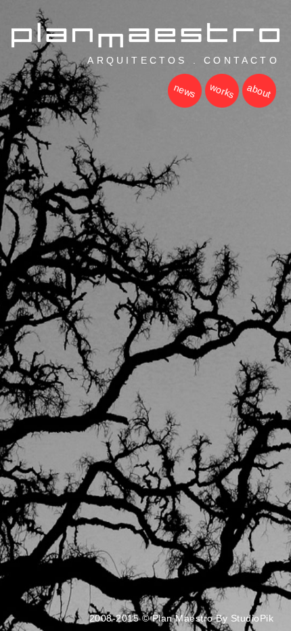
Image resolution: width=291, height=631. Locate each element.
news (185, 91)
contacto (241, 60)
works (222, 90)
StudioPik (252, 618)
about (259, 90)
